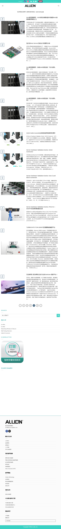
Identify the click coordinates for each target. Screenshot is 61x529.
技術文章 (7, 485)
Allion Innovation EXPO (10, 468)
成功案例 (7, 479)
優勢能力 (7, 445)
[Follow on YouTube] (35, 1)
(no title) (3, 324)
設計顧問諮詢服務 (9, 462)
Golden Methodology (9, 477)
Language (20, 1)
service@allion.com (13, 427)
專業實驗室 (7, 466)
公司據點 (7, 515)
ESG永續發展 (8, 449)
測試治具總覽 (8, 494)
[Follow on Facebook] (7, 431)
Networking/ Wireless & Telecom (8, 328)
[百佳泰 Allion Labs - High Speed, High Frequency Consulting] (30, 6)
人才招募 (7, 447)
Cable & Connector (5, 333)
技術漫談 (7, 483)
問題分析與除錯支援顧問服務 (11, 460)
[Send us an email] (33, 1)
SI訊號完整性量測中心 (10, 505)
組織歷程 (7, 443)
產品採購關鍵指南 (9, 481)
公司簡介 (7, 440)
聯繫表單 (7, 517)
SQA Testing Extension (6, 331)
